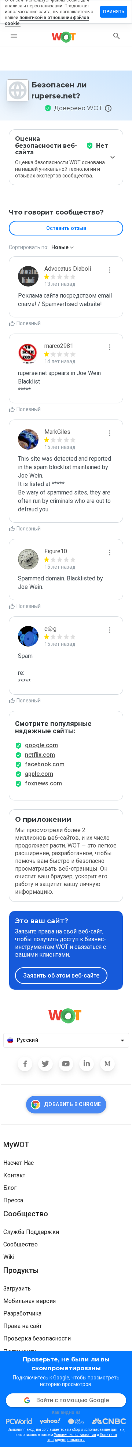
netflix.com (40, 754)
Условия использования (75, 1435)
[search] (116, 36)
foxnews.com (43, 783)
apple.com (39, 773)
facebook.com (45, 764)
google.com (41, 745)
